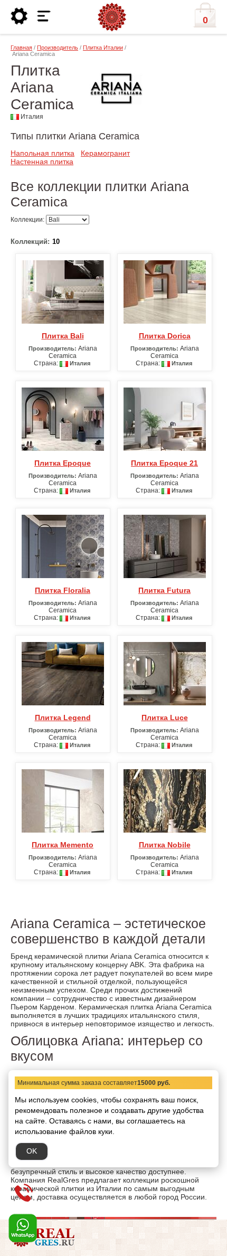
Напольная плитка (42, 153)
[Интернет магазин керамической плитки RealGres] (112, 17)
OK (31, 1151)
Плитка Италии (103, 47)
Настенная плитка (42, 161)
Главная (21, 47)
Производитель (57, 47)
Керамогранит (105, 153)
